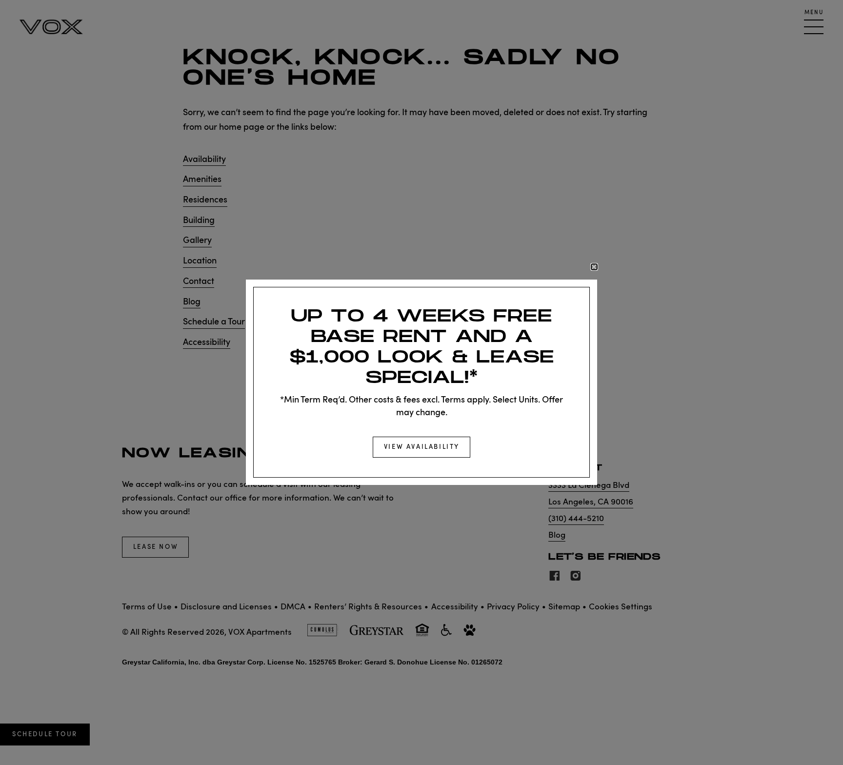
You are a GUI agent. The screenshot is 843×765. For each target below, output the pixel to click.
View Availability (422, 447)
